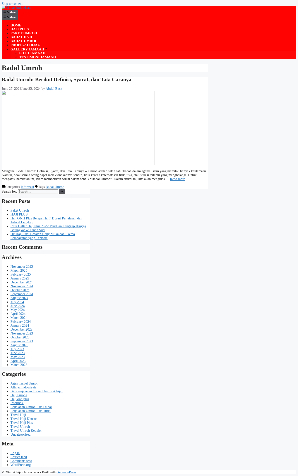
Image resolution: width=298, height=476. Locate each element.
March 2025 (18, 270)
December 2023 (21, 329)
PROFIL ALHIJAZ (25, 45)
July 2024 (17, 302)
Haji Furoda (18, 395)
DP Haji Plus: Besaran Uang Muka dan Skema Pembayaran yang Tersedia (42, 236)
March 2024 (18, 317)
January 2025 (19, 278)
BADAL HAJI (21, 37)
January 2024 (19, 325)
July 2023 (17, 349)
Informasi (27, 187)
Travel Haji (18, 415)
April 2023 (18, 361)
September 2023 (21, 341)
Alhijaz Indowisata (23, 387)
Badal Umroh (55, 187)
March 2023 (18, 365)
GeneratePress (66, 472)
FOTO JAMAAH (32, 53)
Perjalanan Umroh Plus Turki (30, 411)
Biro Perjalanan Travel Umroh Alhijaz (36, 391)
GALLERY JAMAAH (27, 49)
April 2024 (18, 314)
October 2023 (19, 337)
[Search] (62, 191)
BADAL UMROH (24, 41)
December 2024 (21, 282)
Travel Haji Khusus (23, 419)
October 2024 (19, 290)
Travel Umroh (20, 426)
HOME (15, 25)
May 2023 (17, 357)
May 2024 (17, 310)
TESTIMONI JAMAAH (37, 57)
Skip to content (12, 3)
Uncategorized (20, 434)
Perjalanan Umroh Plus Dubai (31, 407)
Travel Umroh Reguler (26, 430)
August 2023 (19, 345)
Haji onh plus (19, 399)
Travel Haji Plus (21, 422)
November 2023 (21, 333)
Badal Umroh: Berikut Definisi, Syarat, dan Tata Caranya (66, 79)
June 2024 (17, 306)
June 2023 (17, 353)
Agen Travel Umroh (24, 383)
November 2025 (21, 266)
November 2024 (21, 286)
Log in (15, 453)
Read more (177, 179)
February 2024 (20, 321)
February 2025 (20, 274)
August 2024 (19, 298)
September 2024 (21, 294)
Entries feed (18, 457)
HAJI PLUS (19, 29)
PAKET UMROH (23, 33)
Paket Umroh (19, 210)
